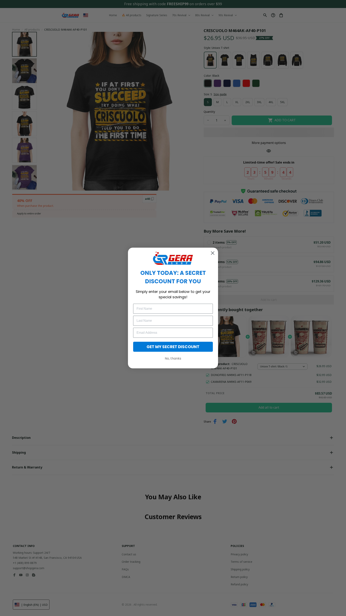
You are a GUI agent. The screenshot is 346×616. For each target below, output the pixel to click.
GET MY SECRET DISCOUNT (173, 347)
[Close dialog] (212, 253)
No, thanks (173, 358)
